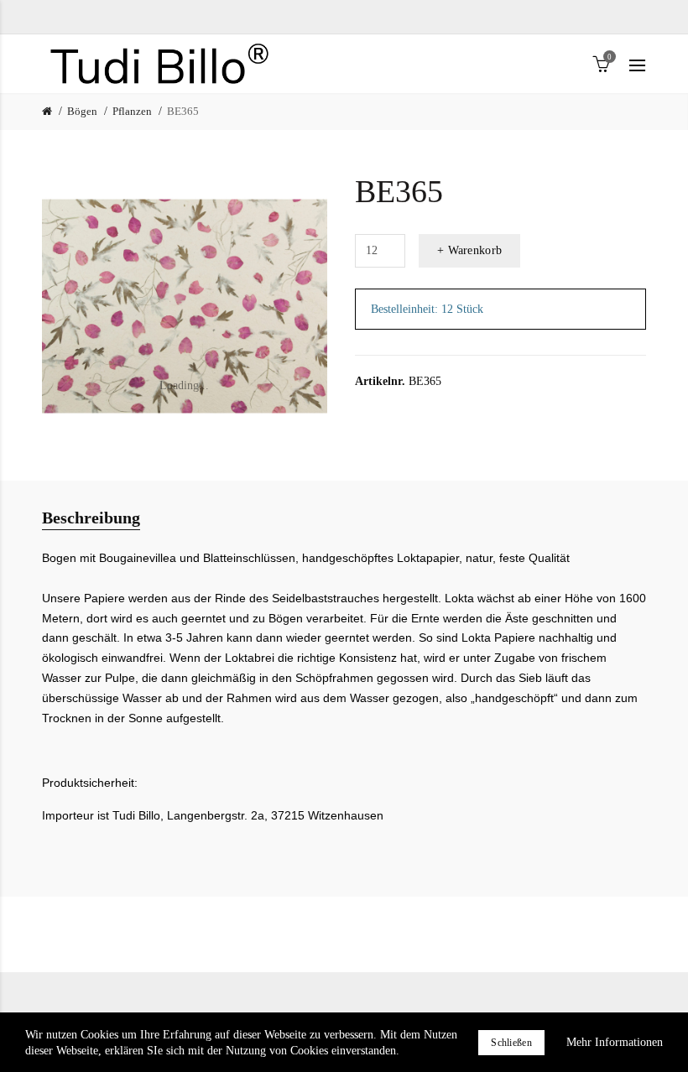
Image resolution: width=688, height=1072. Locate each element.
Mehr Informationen (614, 1042)
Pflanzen (132, 111)
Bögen (82, 111)
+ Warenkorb (469, 250)
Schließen (511, 1043)
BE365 (183, 111)
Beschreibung (91, 517)
